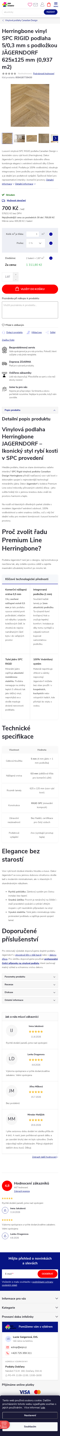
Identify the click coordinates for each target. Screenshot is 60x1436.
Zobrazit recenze (22, 1191)
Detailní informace (24, 183)
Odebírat (47, 1273)
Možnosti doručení (16, 200)
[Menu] (56, 4)
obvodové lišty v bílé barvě (28, 955)
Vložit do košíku (33, 289)
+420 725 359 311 (21, 1353)
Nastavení (30, 1415)
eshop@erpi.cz (19, 1347)
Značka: (8, 340)
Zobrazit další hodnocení (44, 1157)
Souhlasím (30, 1426)
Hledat (51, 12)
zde (43, 1407)
